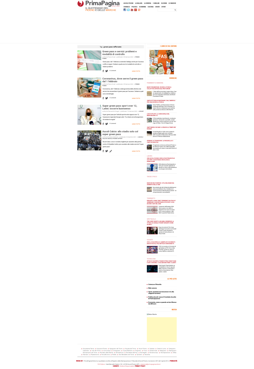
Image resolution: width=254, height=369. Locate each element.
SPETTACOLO (151, 219)
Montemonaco (153, 352)
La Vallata (138, 3)
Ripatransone (95, 354)
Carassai (151, 348)
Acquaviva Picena (101, 348)
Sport (163, 7)
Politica (134, 7)
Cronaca (127, 7)
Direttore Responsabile (127, 366)
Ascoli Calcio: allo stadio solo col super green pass (120, 133)
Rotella (114, 354)
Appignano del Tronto (116, 348)
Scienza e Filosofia (154, 284)
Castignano (171, 348)
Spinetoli (139, 354)
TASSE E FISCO (152, 177)
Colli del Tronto (96, 350)
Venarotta (147, 354)
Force (145, 350)
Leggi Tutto (136, 71)
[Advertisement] (127, 27)
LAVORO (149, 156)
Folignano (138, 350)
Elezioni (164, 3)
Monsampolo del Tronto (90, 352)
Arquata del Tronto (130, 348)
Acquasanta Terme (88, 348)
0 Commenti (112, 70)
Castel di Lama (161, 348)
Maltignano (163, 350)
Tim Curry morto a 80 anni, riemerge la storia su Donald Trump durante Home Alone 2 (160, 223)
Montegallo (143, 352)
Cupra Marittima (127, 350)
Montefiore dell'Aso (132, 352)
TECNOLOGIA (151, 259)
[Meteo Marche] (152, 314)
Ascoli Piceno (128, 3)
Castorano (86, 350)
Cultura (150, 7)
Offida (174, 352)
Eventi (157, 7)
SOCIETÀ (150, 240)
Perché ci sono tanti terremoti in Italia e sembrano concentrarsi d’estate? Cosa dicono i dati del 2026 (161, 202)
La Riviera (147, 3)
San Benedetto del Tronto (126, 354)
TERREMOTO (151, 198)
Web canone (152, 288)
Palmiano (86, 354)
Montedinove (120, 352)
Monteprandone (165, 352)
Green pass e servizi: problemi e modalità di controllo (119, 53)
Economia (142, 7)
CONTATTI (116, 366)
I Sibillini (156, 3)
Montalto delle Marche (106, 352)
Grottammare (153, 350)
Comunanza (107, 350)
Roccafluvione (105, 354)
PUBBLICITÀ (173, 361)
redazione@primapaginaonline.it (150, 364)
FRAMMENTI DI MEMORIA (155, 83)
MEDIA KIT (79, 361)
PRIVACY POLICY (140, 366)
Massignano (172, 350)
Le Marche (172, 3)
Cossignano (116, 350)
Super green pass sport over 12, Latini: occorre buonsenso (119, 107)
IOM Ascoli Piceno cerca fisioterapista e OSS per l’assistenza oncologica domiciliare (161, 160)
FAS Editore (101, 364)
